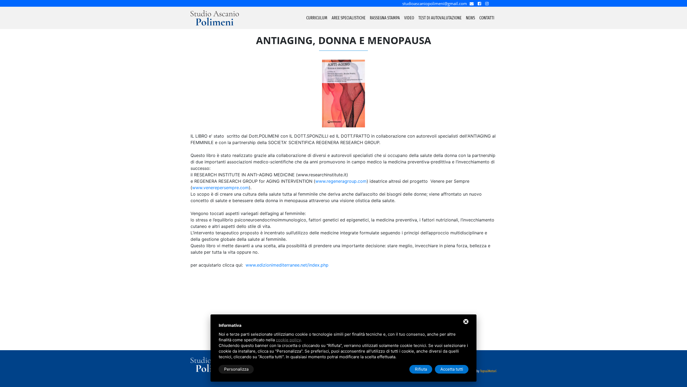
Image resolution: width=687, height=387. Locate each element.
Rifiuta (421, 369)
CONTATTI (486, 17)
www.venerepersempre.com (220, 187)
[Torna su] (680, 376)
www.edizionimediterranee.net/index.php (287, 265)
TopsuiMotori (488, 371)
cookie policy (288, 339)
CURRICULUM (316, 17)
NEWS (470, 17)
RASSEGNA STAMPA (385, 17)
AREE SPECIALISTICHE (349, 17)
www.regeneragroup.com (341, 181)
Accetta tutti (451, 369)
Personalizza (236, 369)
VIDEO (409, 17)
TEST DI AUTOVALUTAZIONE (440, 17)
